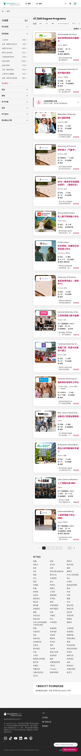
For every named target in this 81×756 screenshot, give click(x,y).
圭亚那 (52, 635)
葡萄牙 (69, 571)
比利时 (69, 581)
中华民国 (53, 622)
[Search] (66, 4)
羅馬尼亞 (36, 598)
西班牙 (69, 561)
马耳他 (52, 598)
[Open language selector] (70, 4)
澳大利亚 (70, 564)
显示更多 (5, 83)
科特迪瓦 (70, 659)
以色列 (35, 595)
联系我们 (45, 726)
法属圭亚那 (71, 669)
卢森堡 (52, 615)
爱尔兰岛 (53, 575)
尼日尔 (35, 676)
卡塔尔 (35, 655)
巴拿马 (35, 645)
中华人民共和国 (73, 575)
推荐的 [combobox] (76, 28)
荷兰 (34, 571)
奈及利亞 (36, 631)
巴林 (34, 652)
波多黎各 (53, 628)
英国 (51, 561)
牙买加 (52, 642)
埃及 (34, 635)
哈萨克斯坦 (54, 608)
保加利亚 (53, 655)
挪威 (68, 598)
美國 (34, 561)
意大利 (52, 564)
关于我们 (45, 717)
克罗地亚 (53, 631)
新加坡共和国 (72, 585)
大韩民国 (70, 628)
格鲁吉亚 (70, 608)
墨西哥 (69, 622)
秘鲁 (51, 659)
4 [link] (56, 548)
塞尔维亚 (36, 648)
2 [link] (48, 548)
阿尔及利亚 (71, 645)
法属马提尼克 (38, 672)
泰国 (51, 602)
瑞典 (34, 575)
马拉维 (52, 648)
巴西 (68, 595)
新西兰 (52, 588)
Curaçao (53, 669)
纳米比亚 (70, 655)
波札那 (69, 612)
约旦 (51, 619)
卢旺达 (52, 665)
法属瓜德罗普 (55, 662)
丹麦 (68, 592)
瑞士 (68, 578)
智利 (51, 645)
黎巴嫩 (35, 605)
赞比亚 (35, 602)
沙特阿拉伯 (37, 642)
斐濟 (68, 642)
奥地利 (35, 592)
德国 (68, 568)
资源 (40, 4)
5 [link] (60, 548)
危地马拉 (36, 638)
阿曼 (34, 628)
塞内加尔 (70, 665)
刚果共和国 (54, 672)
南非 (34, 568)
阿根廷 (69, 619)
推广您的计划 (46, 722)
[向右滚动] (79, 24)
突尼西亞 (70, 631)
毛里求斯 (70, 615)
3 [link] (52, 548)
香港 (68, 588)
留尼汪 (69, 672)
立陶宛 (35, 585)
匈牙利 (52, 585)
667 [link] (69, 548)
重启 (26, 20)
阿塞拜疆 (70, 635)
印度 (51, 612)
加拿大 (35, 564)
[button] (15, 40)
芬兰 (34, 578)
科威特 (35, 665)
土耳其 (52, 592)
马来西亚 (53, 578)
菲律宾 (69, 652)
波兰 (51, 581)
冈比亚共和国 (72, 648)
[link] (8, 11)
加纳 (68, 662)
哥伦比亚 (36, 615)
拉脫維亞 (36, 608)
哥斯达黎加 (71, 638)
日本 (68, 602)
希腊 (34, 588)
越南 (34, 612)
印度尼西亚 (54, 605)
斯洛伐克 (36, 619)
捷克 (34, 581)
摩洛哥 (52, 638)
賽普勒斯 (53, 595)
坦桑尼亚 (36, 669)
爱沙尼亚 (70, 605)
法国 (51, 568)
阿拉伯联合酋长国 (56, 571)
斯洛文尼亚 (54, 652)
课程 (29, 4)
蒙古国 (35, 662)
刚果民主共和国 (39, 659)
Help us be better (70, 750)
